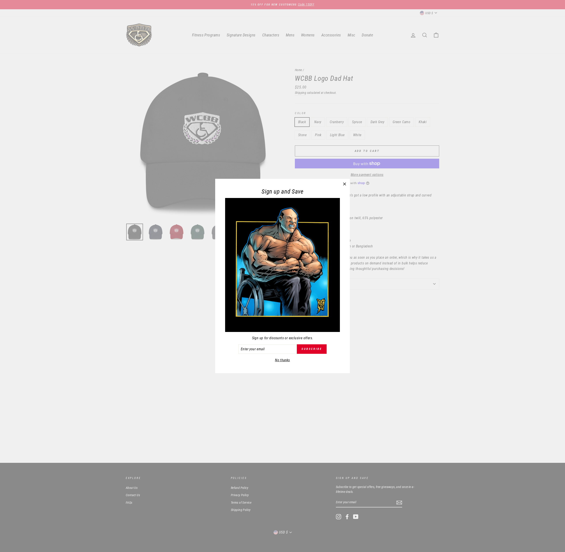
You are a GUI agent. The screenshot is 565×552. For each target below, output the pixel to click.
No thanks (282, 360)
